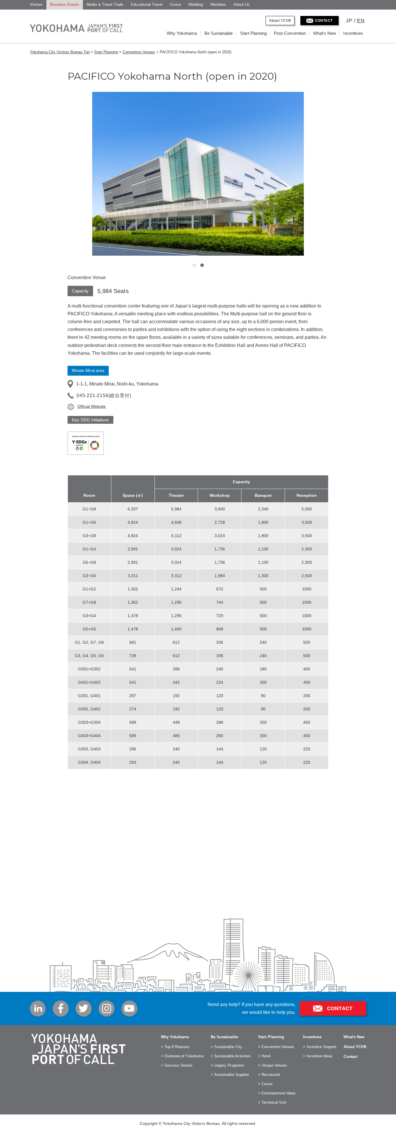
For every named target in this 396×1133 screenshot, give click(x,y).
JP (349, 20)
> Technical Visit (272, 1102)
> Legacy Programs (227, 1065)
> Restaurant (269, 1074)
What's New (354, 1037)
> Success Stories (176, 1065)
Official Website (91, 406)
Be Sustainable (218, 33)
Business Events (64, 4)
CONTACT (324, 21)
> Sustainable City (226, 1047)
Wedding (195, 4)
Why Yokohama (182, 33)
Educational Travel (146, 4)
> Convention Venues (276, 1047)
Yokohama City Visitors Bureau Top (60, 52)
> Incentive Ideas (318, 1056)
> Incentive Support (319, 1047)
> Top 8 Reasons (175, 1047)
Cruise (175, 4)
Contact (350, 1056)
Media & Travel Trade (105, 4)
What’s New (324, 33)
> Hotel (264, 1056)
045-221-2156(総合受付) (104, 395)
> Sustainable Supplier (230, 1074)
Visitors (36, 4)
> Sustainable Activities (231, 1056)
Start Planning (253, 33)
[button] (194, 265)
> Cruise (265, 1084)
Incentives (353, 33)
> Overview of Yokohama (182, 1056)
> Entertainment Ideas (277, 1093)
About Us (241, 4)
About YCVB (280, 21)
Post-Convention (290, 33)
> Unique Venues (272, 1065)
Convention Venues (139, 52)
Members (218, 4)
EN (361, 20)
